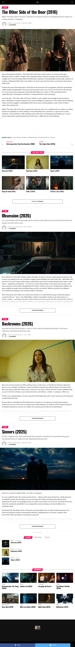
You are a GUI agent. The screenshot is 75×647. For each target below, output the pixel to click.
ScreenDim (12, 25)
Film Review (17, 137)
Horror (24, 137)
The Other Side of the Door (46, 137)
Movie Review (33, 137)
